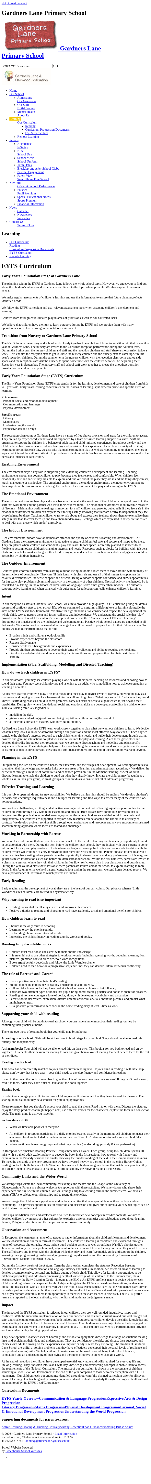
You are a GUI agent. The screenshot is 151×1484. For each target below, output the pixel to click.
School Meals (25, 158)
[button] (60, 65)
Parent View (25, 175)
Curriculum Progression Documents (47, 129)
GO (55, 66)
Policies (22, 189)
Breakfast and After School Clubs (38, 168)
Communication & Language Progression (72, 1398)
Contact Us (16, 221)
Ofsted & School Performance (36, 186)
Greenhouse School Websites (24, 1451)
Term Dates (24, 165)
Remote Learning (28, 136)
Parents (13, 140)
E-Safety (22, 147)
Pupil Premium (26, 193)
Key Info (15, 182)
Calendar (23, 211)
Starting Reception (71, 1427)
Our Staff (23, 104)
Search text (8, 66)
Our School (16, 94)
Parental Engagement (30, 172)
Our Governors (26, 101)
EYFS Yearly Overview (20, 1398)
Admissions (24, 97)
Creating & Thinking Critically (41, 1427)
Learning (15, 119)
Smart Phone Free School (33, 179)
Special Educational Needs (34, 197)
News (13, 207)
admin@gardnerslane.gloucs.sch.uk (48, 1440)
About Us (23, 115)
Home (13, 90)
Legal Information (66, 1433)
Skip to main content (14, 3)
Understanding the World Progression (95, 1411)
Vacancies (23, 218)
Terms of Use (25, 225)
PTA (20, 150)
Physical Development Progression (92, 1407)
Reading (30, 126)
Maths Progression (50, 1407)
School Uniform (27, 161)
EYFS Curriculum (36, 133)
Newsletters (24, 214)
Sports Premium (27, 200)
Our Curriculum (27, 122)
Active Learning (12, 1427)
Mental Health (26, 111)
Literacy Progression (18, 1407)
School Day (24, 154)
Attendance (24, 143)
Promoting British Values (117, 1427)
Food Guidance (92, 1427)
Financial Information (30, 204)
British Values (26, 108)
